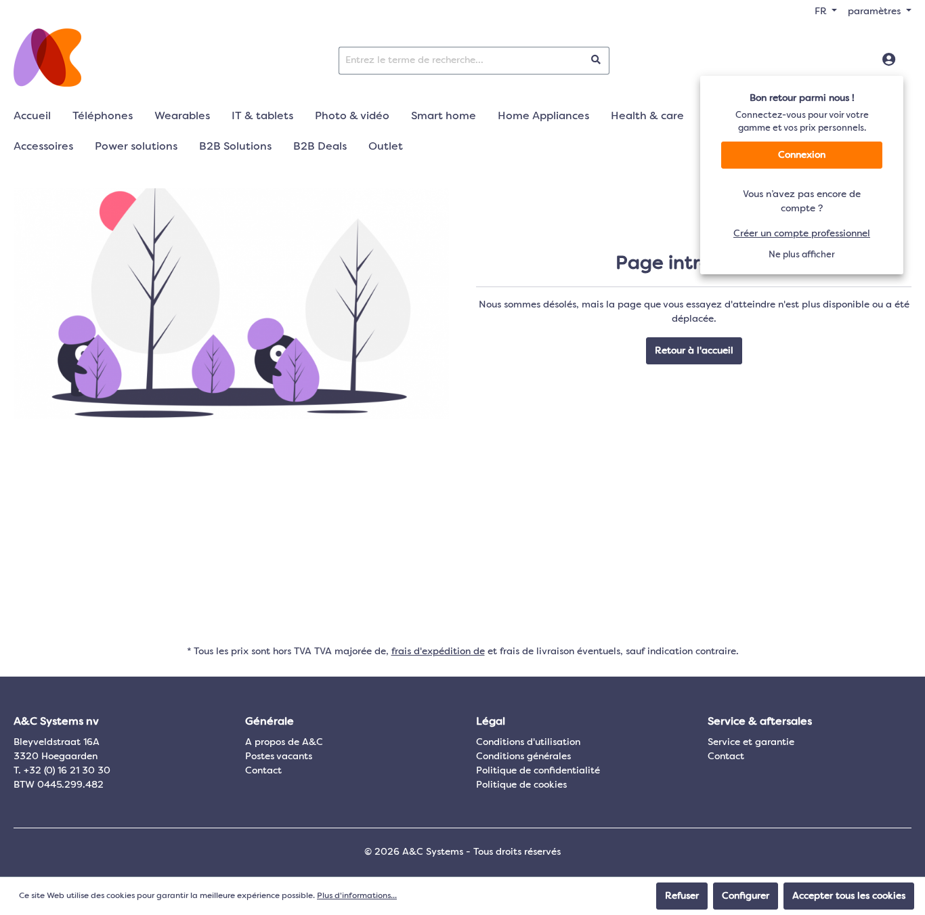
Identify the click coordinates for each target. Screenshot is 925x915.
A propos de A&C (284, 742)
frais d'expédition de (438, 651)
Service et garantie (751, 742)
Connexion (801, 155)
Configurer (745, 896)
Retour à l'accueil (694, 351)
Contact (263, 770)
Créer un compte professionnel (801, 233)
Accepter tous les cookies (848, 896)
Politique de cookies (521, 785)
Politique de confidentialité (538, 770)
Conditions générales (523, 756)
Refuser (682, 896)
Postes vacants (278, 756)
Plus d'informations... (357, 896)
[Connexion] (888, 60)
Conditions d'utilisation (528, 742)
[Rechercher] (596, 61)
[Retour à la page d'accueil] (47, 57)
